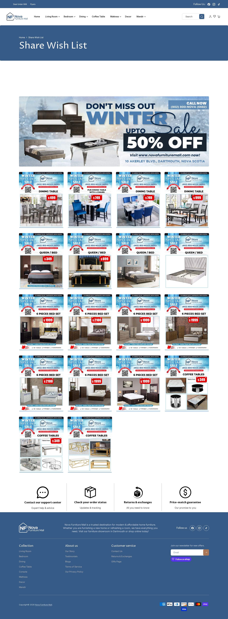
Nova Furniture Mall (43, 605)
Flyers (32, 4)
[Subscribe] (206, 552)
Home (22, 37)
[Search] (201, 16)
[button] (52, 17)
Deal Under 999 (20, 4)
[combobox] (193, 17)
